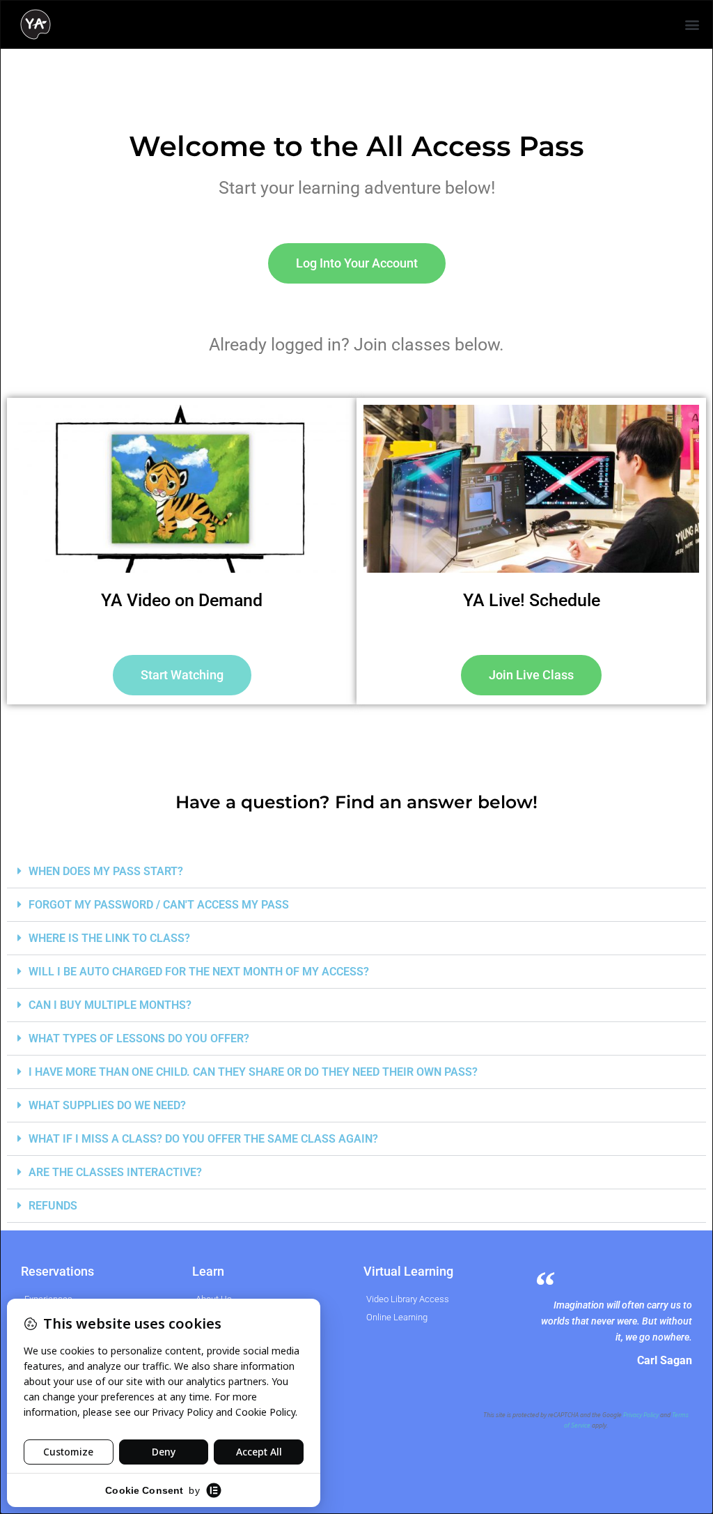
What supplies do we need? (107, 1105)
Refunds (53, 1205)
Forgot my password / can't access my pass (159, 904)
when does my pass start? (106, 871)
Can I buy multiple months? (110, 1005)
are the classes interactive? (115, 1172)
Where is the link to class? (109, 938)
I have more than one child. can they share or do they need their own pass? (253, 1072)
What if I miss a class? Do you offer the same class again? (203, 1138)
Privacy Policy (641, 1415)
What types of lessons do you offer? (139, 1038)
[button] (692, 24)
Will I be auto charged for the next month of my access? (199, 971)
